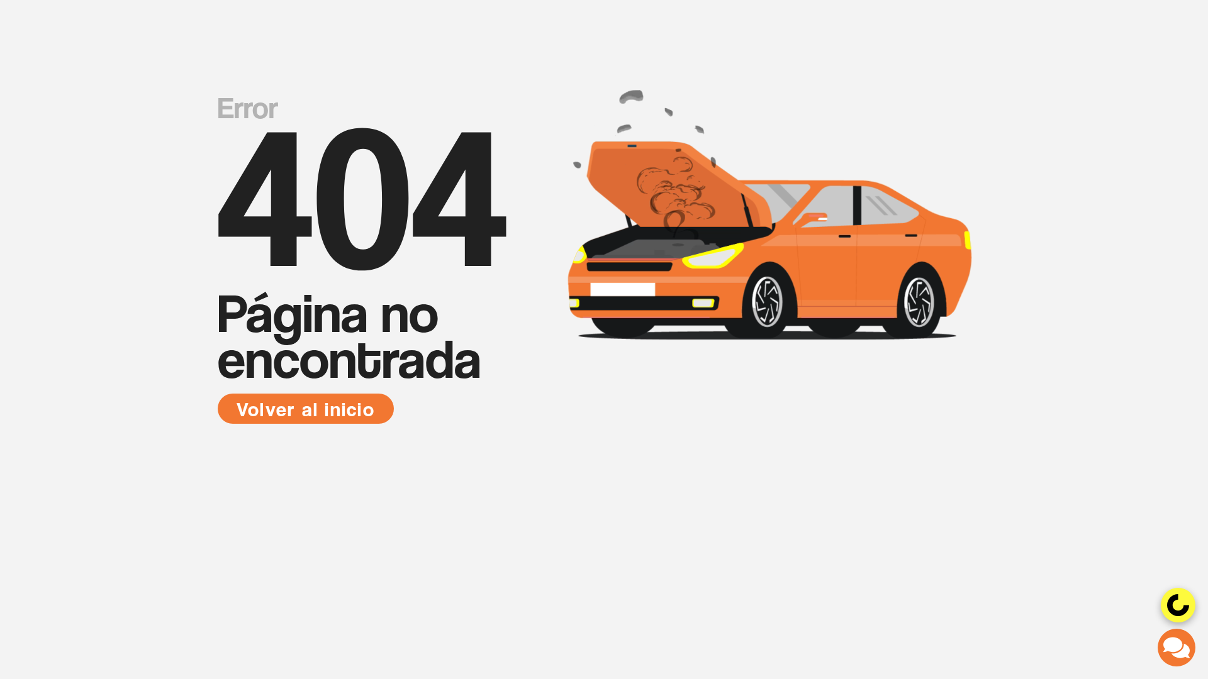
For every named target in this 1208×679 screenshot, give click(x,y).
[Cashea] (1178, 605)
